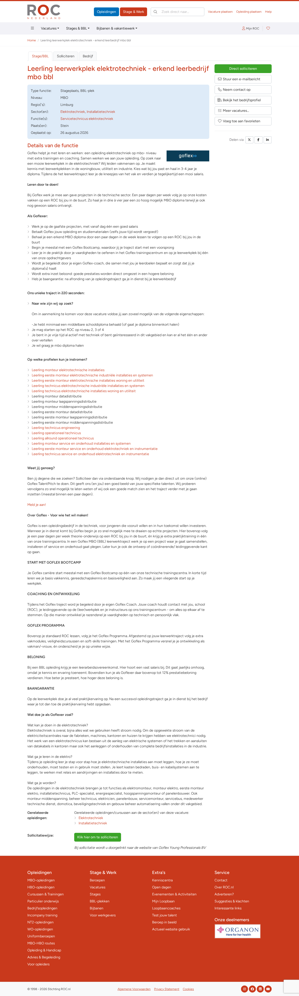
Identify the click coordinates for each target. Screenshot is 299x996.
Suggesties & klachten (232, 901)
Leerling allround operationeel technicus (63, 438)
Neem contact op (236, 89)
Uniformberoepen (41, 936)
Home (31, 40)
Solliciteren (65, 56)
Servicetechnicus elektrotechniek (86, 119)
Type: (41, 91)
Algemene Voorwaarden (134, 989)
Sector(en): (40, 112)
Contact (221, 880)
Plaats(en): (39, 126)
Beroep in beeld (164, 922)
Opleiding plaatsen (249, 12)
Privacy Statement (166, 989)
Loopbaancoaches (166, 908)
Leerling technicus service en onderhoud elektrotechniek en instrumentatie (90, 454)
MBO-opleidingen (41, 880)
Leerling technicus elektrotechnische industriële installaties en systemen (88, 386)
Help (268, 12)
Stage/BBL (40, 56)
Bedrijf (88, 56)
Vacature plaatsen (220, 12)
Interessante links (228, 908)
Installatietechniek (101, 112)
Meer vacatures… (236, 110)
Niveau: (37, 98)
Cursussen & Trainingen (45, 894)
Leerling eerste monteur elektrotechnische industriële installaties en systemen (92, 375)
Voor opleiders (38, 964)
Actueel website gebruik (171, 929)
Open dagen (161, 887)
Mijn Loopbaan (163, 901)
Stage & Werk (133, 12)
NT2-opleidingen (40, 922)
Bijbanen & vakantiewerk (116, 28)
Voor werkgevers (103, 915)
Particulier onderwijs (43, 901)
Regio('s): (38, 105)
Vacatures (48, 28)
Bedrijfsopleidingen (42, 908)
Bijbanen (96, 908)
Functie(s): (39, 119)
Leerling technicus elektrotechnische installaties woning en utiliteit (84, 391)
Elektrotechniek (72, 112)
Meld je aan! (36, 505)
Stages (95, 894)
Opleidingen (106, 12)
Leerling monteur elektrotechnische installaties (68, 370)
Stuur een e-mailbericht (241, 79)
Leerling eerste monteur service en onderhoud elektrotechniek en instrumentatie (95, 449)
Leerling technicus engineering (56, 428)
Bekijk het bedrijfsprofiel (242, 100)
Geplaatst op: (41, 133)
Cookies (188, 989)
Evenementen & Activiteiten (174, 894)
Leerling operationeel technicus (56, 433)
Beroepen (97, 880)
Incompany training (42, 915)
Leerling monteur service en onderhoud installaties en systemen (81, 443)
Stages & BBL (76, 28)
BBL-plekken (99, 901)
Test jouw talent (164, 915)
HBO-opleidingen (41, 887)
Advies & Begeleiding (43, 957)
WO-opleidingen (40, 929)
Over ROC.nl (224, 887)
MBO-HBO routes (41, 943)
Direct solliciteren (243, 68)
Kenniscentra (162, 880)
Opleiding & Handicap (44, 950)
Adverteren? (224, 894)
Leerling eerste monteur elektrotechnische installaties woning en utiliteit (88, 380)
